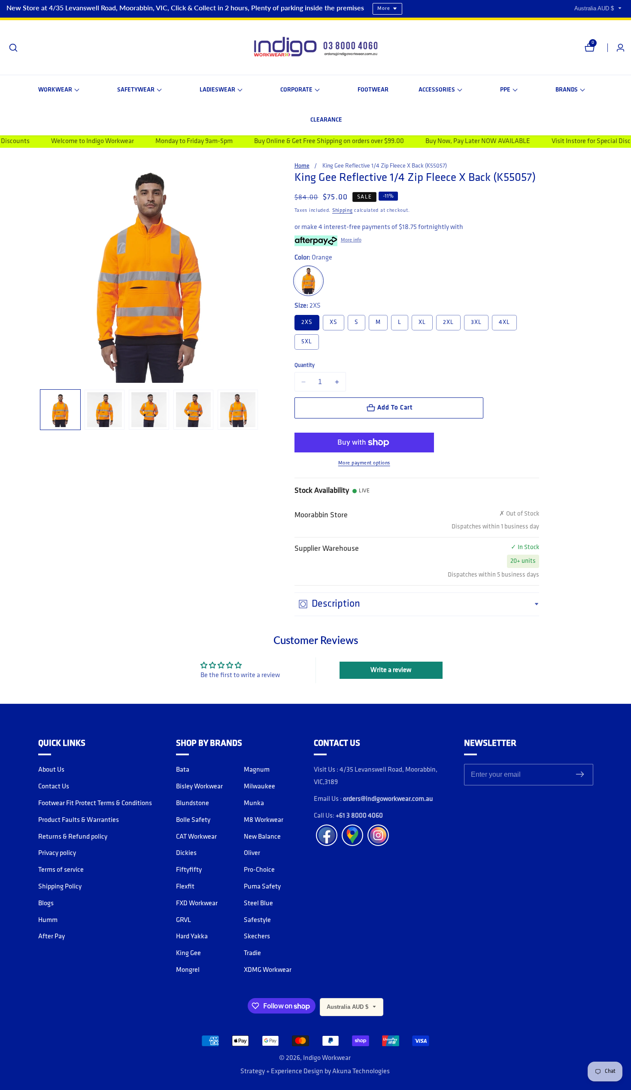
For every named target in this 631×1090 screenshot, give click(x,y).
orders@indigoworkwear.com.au (388, 799)
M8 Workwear (263, 820)
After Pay (51, 936)
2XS (306, 322)
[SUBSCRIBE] (580, 775)
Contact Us (53, 786)
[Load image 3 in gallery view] (149, 410)
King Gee (188, 953)
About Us (51, 769)
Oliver (252, 853)
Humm (48, 920)
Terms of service (61, 870)
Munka (254, 803)
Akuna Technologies (361, 1071)
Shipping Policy (60, 886)
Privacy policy (57, 853)
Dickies (186, 853)
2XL (448, 322)
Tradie (252, 953)
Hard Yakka (192, 936)
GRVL (183, 920)
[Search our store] (13, 47)
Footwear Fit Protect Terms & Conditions (95, 803)
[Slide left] (41, 409)
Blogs (46, 903)
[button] (59, 90)
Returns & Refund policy (72, 837)
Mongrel (188, 970)
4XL (504, 322)
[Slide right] (257, 409)
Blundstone (192, 803)
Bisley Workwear (199, 786)
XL (422, 322)
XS (333, 322)
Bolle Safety (193, 820)
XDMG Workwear (267, 970)
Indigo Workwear (327, 1058)
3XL (476, 322)
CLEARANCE (326, 120)
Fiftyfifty (189, 870)
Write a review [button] (390, 670)
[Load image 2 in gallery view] (104, 410)
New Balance (262, 837)
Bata (182, 769)
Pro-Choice (259, 870)
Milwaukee (259, 786)
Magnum (257, 769)
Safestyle (257, 920)
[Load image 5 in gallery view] (238, 410)
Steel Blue (258, 903)
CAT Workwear (196, 837)
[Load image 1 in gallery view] (60, 410)
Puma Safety (262, 886)
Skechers (257, 936)
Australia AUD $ (595, 8)
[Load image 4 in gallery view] (193, 410)
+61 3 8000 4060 (359, 815)
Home (301, 166)
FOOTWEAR (373, 90)
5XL (306, 342)
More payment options (364, 463)
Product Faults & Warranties (78, 820)
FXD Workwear (197, 903)
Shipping (342, 210)
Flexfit (185, 886)
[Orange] (308, 281)
